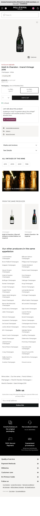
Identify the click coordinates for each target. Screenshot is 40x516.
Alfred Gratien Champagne (30, 300)
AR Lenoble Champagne (29, 303)
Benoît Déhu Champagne (29, 357)
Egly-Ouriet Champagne (29, 308)
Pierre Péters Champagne (10, 347)
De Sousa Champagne (9, 323)
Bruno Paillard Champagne (10, 261)
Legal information (16, 485)
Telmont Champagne (8, 317)
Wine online (5, 376)
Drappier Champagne (9, 265)
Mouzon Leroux (26, 362)
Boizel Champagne (28, 317)
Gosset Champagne (8, 287)
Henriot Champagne (28, 287)
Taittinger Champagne (29, 280)
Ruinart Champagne (8, 283)
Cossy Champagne (8, 352)
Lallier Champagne (8, 312)
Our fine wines (15, 376)
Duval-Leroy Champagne (9, 308)
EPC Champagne (7, 330)
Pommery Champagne (29, 342)
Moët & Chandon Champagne (21, 380)
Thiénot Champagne (28, 320)
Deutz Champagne (8, 300)
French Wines (26, 376)
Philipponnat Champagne (29, 261)
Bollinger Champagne (9, 280)
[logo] (20, 8)
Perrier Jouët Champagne (30, 270)
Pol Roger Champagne (29, 295)
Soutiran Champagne (8, 362)
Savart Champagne (8, 338)
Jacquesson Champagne (9, 320)
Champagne (5, 72)
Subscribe (20, 405)
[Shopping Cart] (38, 8)
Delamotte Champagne (29, 338)
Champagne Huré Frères (29, 323)
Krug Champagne (27, 283)
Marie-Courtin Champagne (10, 335)
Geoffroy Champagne (28, 335)
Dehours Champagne (28, 327)
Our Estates (6, 485)
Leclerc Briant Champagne (10, 327)
